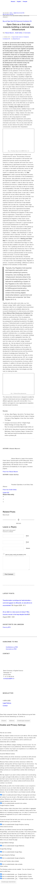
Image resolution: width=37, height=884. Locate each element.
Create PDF (6, 492)
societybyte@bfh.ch (8, 678)
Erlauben (4, 720)
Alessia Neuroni (9, 33)
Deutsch (13, 1)
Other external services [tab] (6, 826)
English (19, 1)
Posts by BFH (7, 627)
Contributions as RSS (12, 647)
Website (28, 548)
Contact (5, 705)
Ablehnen (11, 720)
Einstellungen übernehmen (9, 882)
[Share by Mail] (5, 502)
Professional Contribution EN (23, 21)
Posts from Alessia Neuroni (10, 471)
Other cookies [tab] (4, 866)
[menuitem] (13, 1)
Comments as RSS (11, 649)
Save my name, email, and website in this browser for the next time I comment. (15, 555)
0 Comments (26, 33)
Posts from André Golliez (10, 489)
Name (27, 536)
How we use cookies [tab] (5, 732)
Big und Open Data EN (9, 21)
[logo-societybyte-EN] (15, 6)
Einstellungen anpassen (23, 720)
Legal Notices (7, 703)
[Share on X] (5, 496)
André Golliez (18, 33)
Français (25, 1)
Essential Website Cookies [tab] (7, 754)
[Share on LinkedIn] (5, 499)
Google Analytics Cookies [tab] (7, 805)
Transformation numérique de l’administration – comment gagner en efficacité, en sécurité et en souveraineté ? (17, 602)
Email (27, 542)
